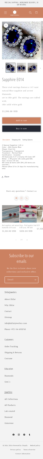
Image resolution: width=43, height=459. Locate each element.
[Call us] (27, 198)
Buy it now (21, 128)
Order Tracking (11, 346)
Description (6, 140)
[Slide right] (40, 68)
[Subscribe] (35, 279)
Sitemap (8, 317)
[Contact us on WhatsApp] (21, 198)
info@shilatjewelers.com (16, 323)
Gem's (7, 381)
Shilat (11, 445)
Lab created (10, 411)
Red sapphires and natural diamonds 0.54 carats (10, 226)
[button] (6, 12)
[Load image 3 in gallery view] (32, 68)
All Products (10, 405)
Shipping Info (16, 140)
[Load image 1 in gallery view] (10, 68)
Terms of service (29, 450)
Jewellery (8, 392)
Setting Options (27, 140)
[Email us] (16, 198)
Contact (8, 311)
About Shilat (10, 299)
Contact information (22, 454)
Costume (8, 358)
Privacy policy (15, 450)
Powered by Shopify (20, 445)
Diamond (8, 417)
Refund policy (35, 445)
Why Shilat (9, 305)
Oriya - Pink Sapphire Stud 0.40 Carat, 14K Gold (28, 226)
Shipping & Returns (13, 352)
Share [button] (6, 176)
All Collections (11, 399)
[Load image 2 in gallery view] (21, 68)
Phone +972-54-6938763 (15, 329)
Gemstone (9, 423)
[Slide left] (2, 68)
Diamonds (9, 375)
